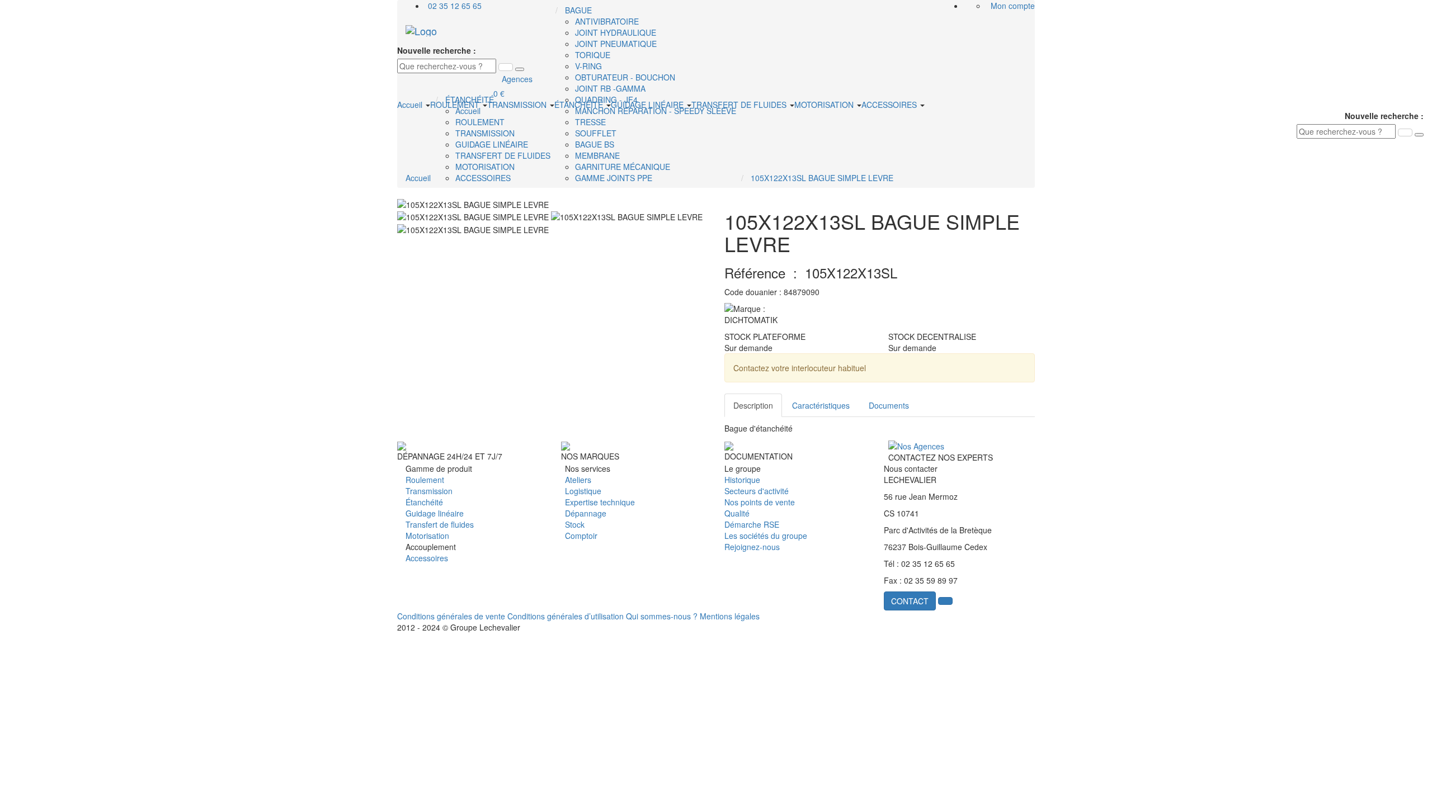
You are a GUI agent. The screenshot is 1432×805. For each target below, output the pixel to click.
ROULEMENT (456, 104)
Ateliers (578, 479)
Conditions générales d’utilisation (565, 616)
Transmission (429, 490)
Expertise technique (600, 502)
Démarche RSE (751, 524)
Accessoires (427, 558)
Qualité (737, 513)
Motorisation (427, 535)
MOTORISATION (825, 104)
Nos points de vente (759, 502)
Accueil (411, 104)
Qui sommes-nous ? (662, 616)
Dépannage (585, 513)
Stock (575, 524)
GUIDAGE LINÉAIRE (648, 104)
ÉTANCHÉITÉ (579, 104)
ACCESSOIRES (890, 104)
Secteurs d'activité (756, 490)
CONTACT (910, 601)
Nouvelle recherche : (436, 50)
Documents (889, 405)
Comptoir (581, 535)
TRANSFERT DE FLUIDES (740, 104)
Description (753, 405)
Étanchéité (424, 502)
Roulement (425, 479)
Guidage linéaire (435, 513)
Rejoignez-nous (752, 546)
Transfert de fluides (440, 524)
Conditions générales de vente (451, 616)
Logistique (583, 490)
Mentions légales (730, 616)
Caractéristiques (821, 405)
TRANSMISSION (518, 104)
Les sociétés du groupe (765, 535)
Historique (742, 479)
